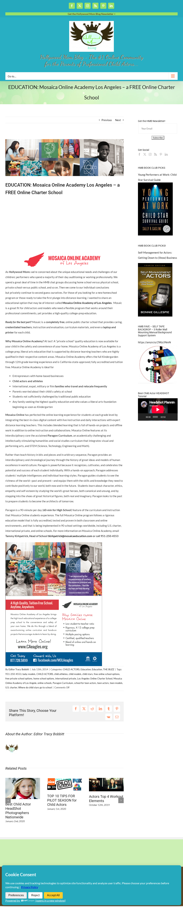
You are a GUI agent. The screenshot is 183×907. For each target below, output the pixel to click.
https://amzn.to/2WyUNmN (154, 342)
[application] (158, 409)
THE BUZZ (108, 669)
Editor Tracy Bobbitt (19, 669)
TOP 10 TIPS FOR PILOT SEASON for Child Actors (20, 800)
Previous (107, 120)
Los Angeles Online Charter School (94, 678)
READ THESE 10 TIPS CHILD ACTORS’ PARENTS (106, 810)
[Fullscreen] (173, 417)
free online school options (107, 674)
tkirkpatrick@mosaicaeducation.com (70, 536)
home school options (43, 678)
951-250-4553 (13, 674)
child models (75, 674)
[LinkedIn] (166, 154)
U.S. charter (11, 687)
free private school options (18, 678)
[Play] (142, 417)
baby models (29, 674)
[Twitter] (144, 154)
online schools (45, 683)
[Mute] (169, 417)
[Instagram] (150, 154)
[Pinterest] (160, 154)
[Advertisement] (47, 136)
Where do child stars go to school (35, 687)
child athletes (61, 674)
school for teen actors (85, 683)
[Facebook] (139, 154)
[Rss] (155, 154)
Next (118, 120)
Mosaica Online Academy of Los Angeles (87, 302)
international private (65, 678)
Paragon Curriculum (63, 683)
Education (86, 669)
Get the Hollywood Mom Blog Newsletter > (91, 13)
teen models (116, 683)
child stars (87, 674)
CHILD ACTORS (71, 669)
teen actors (103, 683)
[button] (8, 799)
